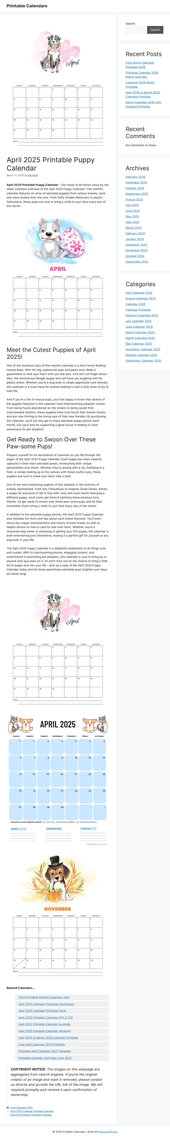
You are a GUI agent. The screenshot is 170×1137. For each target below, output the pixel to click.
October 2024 (135, 256)
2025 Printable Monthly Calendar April (43, 997)
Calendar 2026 (136, 304)
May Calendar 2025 (139, 343)
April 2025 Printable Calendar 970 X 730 (45, 1017)
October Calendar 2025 (141, 355)
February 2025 (135, 233)
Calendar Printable (138, 309)
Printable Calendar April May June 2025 (45, 1058)
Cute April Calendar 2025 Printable (41, 1044)
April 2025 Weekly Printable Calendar (31, 1114)
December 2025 (136, 182)
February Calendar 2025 (142, 315)
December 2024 (136, 244)
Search (130, 23)
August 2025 (134, 199)
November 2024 (136, 250)
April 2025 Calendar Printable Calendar (32, 1111)
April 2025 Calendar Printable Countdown (46, 1004)
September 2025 (137, 193)
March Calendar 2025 (140, 332)
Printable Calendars (27, 5)
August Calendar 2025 (141, 298)
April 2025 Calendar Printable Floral (42, 1010)
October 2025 (135, 188)
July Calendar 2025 (139, 321)
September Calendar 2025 (143, 360)
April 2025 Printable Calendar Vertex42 (44, 1031)
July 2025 (132, 205)
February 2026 (135, 177)
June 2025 (133, 210)
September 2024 (137, 261)
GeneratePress (109, 1131)
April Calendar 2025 (21, 1107)
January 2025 (135, 239)
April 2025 (132, 222)
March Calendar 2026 (140, 338)
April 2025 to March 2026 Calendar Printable (48, 1037)
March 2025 (134, 227)
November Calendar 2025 (143, 349)
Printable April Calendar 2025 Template (44, 1051)
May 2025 (132, 216)
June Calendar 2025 (139, 326)
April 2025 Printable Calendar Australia (44, 1024)
